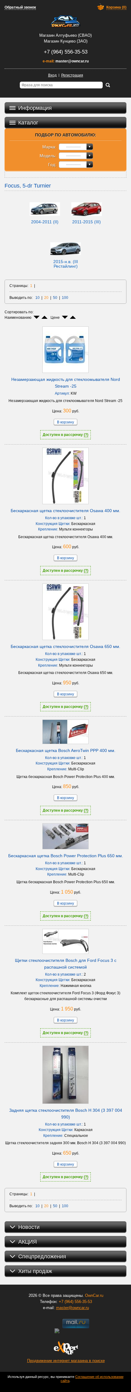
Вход (52, 75)
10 (37, 298)
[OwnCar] (65, 21)
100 (65, 298)
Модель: (48, 155)
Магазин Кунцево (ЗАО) (65, 41)
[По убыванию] (37, 317)
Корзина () (116, 7)
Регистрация (72, 75)
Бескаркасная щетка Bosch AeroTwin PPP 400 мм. (65, 750)
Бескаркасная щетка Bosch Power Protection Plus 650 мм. (65, 855)
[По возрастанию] (44, 317)
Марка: (49, 146)
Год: (52, 164)
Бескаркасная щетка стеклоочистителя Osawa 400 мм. (65, 510)
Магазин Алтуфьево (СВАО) (65, 35)
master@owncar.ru (72, 61)
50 (55, 298)
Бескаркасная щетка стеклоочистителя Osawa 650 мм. (65, 646)
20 (46, 298)
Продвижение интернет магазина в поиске (66, 1360)
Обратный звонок (20, 7)
